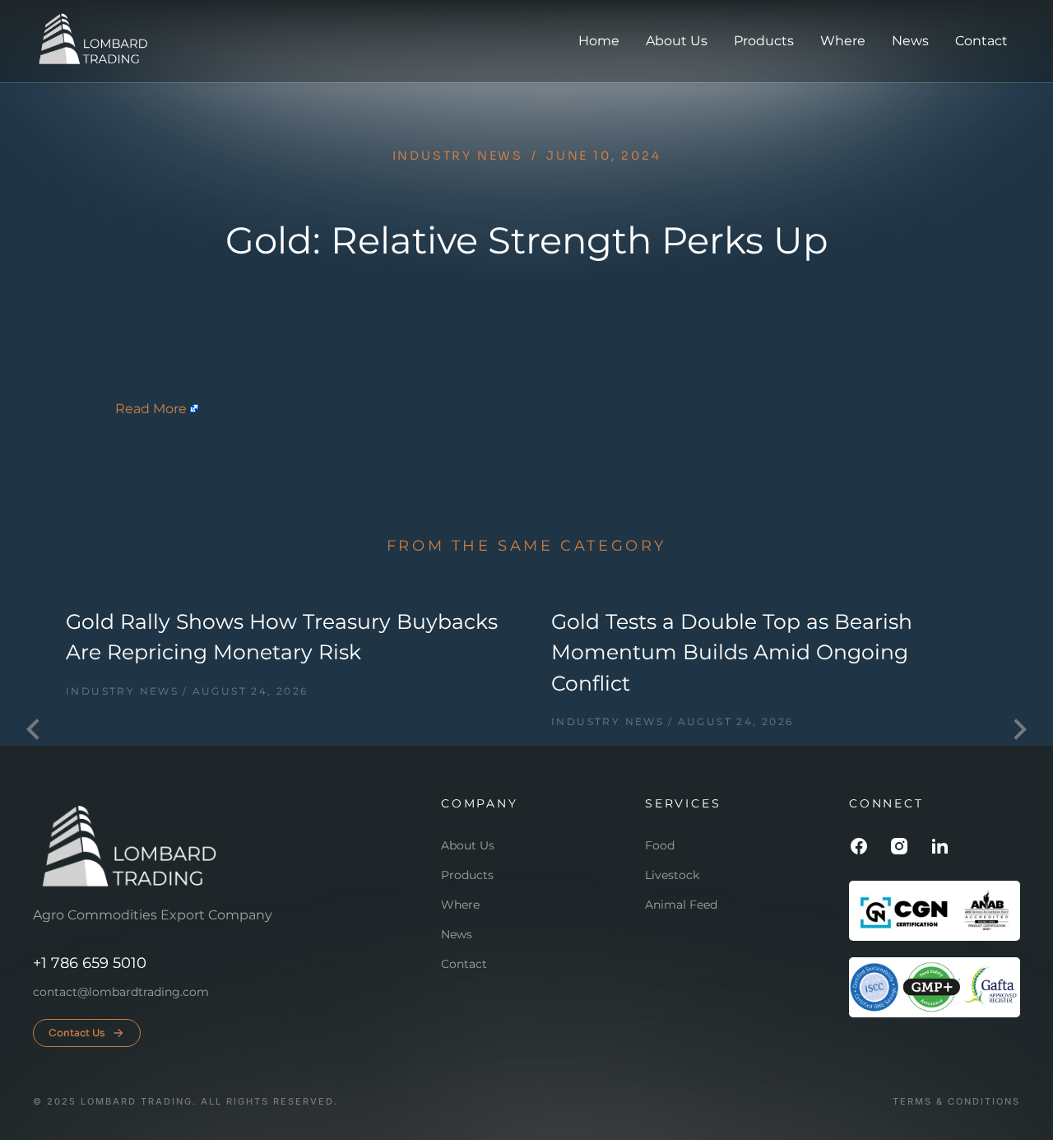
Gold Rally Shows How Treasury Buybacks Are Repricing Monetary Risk (282, 637)
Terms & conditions (956, 1101)
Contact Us (77, 1032)
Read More (151, 408)
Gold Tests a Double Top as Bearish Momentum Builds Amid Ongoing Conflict (731, 652)
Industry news (457, 155)
